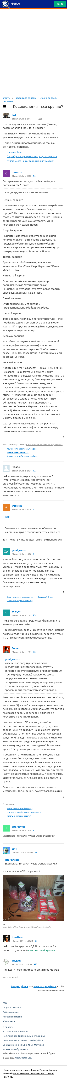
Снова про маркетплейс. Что (20, 600)
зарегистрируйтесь (45, 986)
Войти (60, 4)
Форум (6, 97)
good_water (19, 550)
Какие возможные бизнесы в (20, 808)
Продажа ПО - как (45, 597)
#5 (34, 615)
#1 (34, 175)
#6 (34, 651)
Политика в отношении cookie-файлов (23, 1040)
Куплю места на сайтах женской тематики (30, 160)
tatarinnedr (18, 826)
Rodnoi (16, 648)
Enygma (16, 960)
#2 (34, 470)
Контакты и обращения (15, 1049)
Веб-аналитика (11, 1012)
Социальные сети (12, 1007)
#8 (36, 852)
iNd (14, 115)
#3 (34, 509)
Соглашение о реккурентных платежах (23, 1044)
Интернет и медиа (12, 1016)
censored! (17, 172)
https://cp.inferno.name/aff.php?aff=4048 (44, 444)
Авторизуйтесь (19, 986)
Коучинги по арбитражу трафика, (22, 448)
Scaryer (16, 611)
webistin (17, 505)
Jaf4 (14, 848)
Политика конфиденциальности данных (24, 1035)
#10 (35, 964)
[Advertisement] (33, 17)
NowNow (17, 937)
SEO (5, 1003)
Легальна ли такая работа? (19, 816)
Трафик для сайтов (25, 97)
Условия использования (15, 1031)
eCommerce (9, 1021)
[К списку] (10, 107)
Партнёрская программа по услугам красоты (32, 156)
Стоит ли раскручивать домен (20, 597)
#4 (34, 553)
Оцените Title (14, 151)
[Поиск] (50, 4)
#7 (34, 830)
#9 (36, 940)
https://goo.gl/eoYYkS (40, 927)
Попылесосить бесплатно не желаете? (24, 812)
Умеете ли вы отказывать (18, 452)
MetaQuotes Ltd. (23, 1057)
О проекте (8, 1026)
